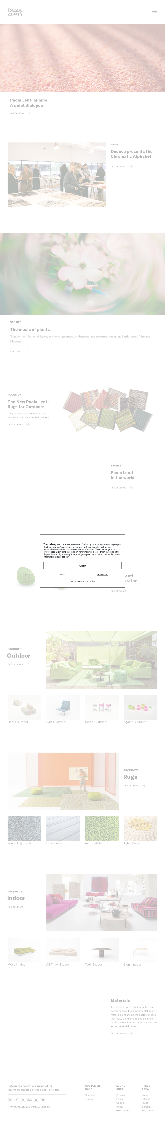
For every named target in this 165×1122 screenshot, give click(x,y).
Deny (62, 574)
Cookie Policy (76, 581)
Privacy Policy (89, 581)
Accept (82, 565)
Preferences (102, 574)
